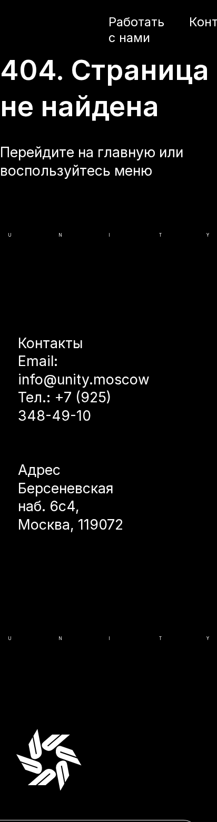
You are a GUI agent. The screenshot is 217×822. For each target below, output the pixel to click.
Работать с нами (136, 29)
